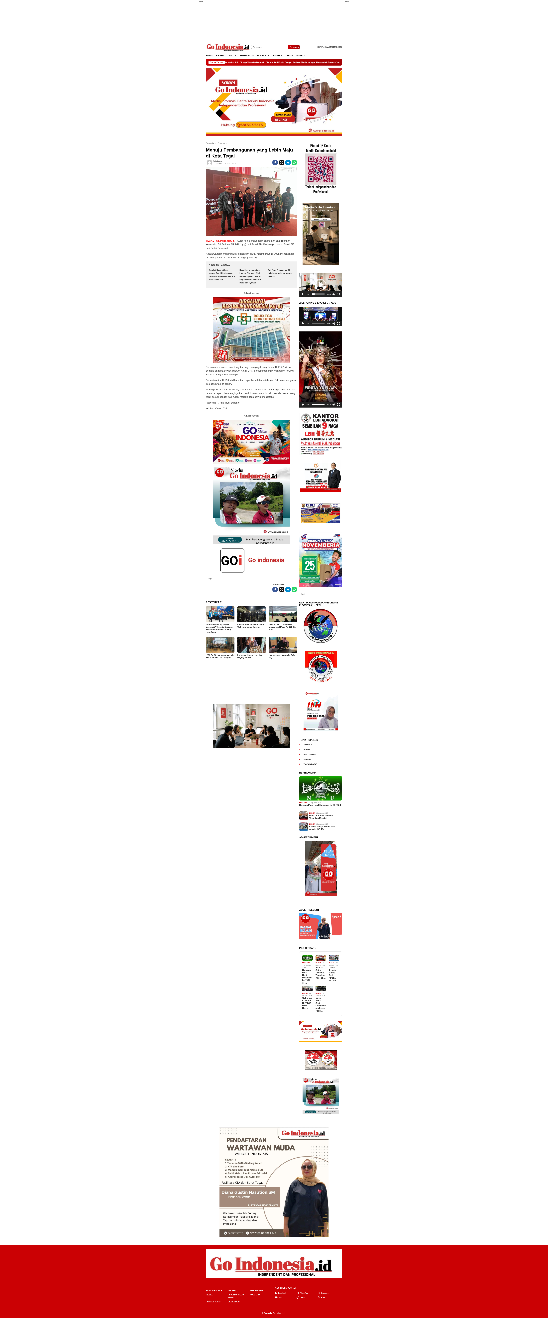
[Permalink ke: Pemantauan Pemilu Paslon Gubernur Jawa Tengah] (251, 614)
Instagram (325, 1293)
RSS (323, 1297)
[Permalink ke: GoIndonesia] (209, 162)
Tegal (209, 578)
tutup (201, 1)
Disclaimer (233, 1302)
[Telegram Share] (288, 162)
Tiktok (302, 1297)
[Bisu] (333, 294)
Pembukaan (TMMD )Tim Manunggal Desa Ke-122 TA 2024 (282, 627)
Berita (312, 813)
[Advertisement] (192, 47)
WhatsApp (304, 1293)
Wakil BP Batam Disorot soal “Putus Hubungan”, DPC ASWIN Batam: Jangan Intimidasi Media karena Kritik (301, 62)
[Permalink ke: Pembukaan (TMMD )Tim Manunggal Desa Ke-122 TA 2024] (283, 614)
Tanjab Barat (310, 764)
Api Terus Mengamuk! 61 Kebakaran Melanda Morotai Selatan (280, 273)
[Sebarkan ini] (275, 162)
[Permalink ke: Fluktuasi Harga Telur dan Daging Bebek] (251, 645)
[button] (320, 285)
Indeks (209, 1295)
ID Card (231, 1290)
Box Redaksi (256, 1290)
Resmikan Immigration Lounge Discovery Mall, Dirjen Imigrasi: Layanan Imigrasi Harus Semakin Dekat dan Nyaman (250, 276)
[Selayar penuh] (338, 294)
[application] (320, 285)
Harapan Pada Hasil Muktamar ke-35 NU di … (320, 806)
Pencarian (294, 47)
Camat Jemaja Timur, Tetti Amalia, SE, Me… (322, 827)
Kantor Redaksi (214, 1290)
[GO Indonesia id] (228, 47)
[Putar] (303, 294)
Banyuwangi (310, 754)
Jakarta (308, 745)
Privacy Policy (214, 1302)
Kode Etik (255, 1295)
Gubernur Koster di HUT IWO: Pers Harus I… (307, 1003)
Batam (307, 750)
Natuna (307, 759)
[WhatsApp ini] (294, 162)
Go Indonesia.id (279, 1313)
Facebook (282, 1293)
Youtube (281, 1297)
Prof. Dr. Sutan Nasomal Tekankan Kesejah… (321, 816)
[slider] (318, 294)
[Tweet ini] (281, 162)
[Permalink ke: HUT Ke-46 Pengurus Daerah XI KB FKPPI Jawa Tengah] (220, 645)
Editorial (303, 803)
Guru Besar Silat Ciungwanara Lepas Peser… (321, 1004)
